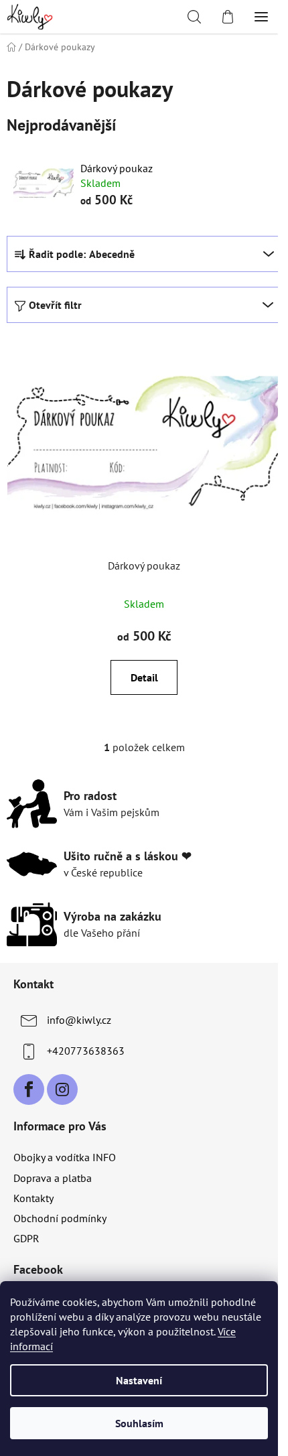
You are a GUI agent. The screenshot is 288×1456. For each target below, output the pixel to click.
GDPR (26, 1238)
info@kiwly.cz (79, 1020)
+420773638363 (86, 1050)
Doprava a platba (52, 1178)
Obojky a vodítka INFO (64, 1157)
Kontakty (33, 1198)
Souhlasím (139, 1423)
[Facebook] (28, 1089)
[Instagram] (62, 1089)
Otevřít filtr (55, 305)
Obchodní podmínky (59, 1218)
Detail (144, 677)
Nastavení (139, 1380)
